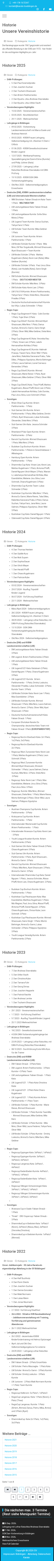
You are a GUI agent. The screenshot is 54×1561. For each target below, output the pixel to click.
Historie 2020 (11, 1445)
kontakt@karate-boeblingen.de (23, 6)
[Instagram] (37, 9)
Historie (31, 41)
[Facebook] (43, 9)
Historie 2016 (11, 1469)
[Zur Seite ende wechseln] (40, 1497)
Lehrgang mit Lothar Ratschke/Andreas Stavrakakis (25, 1527)
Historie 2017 (11, 1463)
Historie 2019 (11, 1451)
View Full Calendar (10, 1544)
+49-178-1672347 (21, 3)
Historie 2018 (11, 1457)
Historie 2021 (11, 1440)
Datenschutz (44, 1554)
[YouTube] (50, 9)
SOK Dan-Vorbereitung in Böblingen (18, 1533)
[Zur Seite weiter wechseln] (33, 1497)
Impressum (9, 1554)
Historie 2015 (11, 1475)
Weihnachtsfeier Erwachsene (15, 1540)
